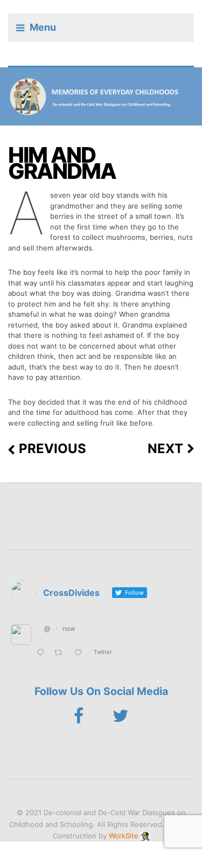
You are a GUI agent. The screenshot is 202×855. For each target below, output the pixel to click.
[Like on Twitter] (81, 653)
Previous (52, 448)
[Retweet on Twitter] (61, 653)
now (68, 628)
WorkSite (123, 835)
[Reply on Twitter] (43, 653)
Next (165, 448)
